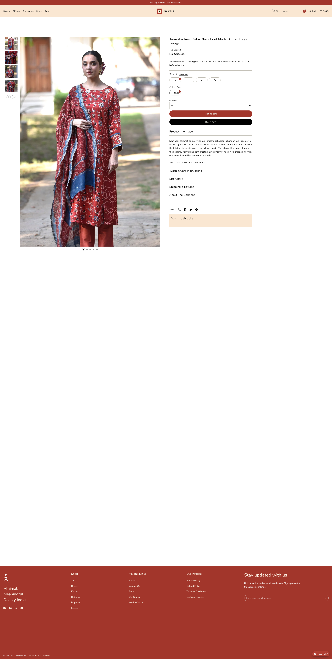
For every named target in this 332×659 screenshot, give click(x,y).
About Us (134, 580)
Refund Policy (193, 586)
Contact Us (134, 586)
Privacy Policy (193, 580)
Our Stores (134, 597)
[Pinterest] (196, 210)
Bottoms (75, 597)
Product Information (182, 132)
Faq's (131, 591)
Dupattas (75, 602)
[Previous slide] (8, 97)
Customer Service (195, 597)
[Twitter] (191, 210)
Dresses (75, 586)
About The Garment (182, 195)
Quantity (173, 100)
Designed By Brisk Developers (39, 655)
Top (73, 580)
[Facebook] (185, 210)
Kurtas (74, 591)
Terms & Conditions (196, 591)
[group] (11, 43)
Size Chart (183, 74)
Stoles (74, 607)
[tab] (83, 249)
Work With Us (136, 602)
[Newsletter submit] (325, 598)
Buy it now (210, 121)
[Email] (179, 210)
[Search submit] (304, 11)
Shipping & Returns (181, 187)
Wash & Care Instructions (185, 171)
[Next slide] (14, 97)
